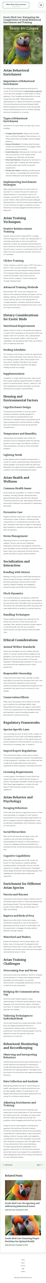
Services (23, 1265)
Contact (23, 1271)
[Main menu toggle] (41, 5)
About (23, 1263)
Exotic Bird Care (10, 1210)
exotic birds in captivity (33, 91)
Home (23, 1260)
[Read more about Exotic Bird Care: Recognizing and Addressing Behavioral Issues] (23, 1190)
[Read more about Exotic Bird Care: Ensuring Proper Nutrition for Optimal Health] (23, 1225)
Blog (23, 1268)
